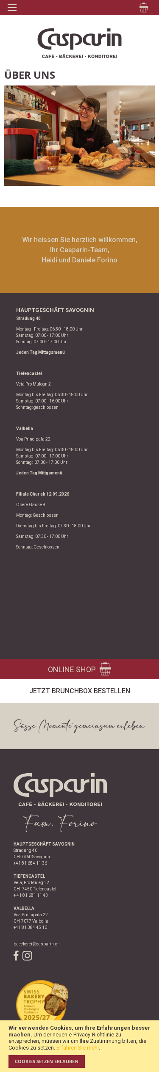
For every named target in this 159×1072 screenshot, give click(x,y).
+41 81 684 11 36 (30, 863)
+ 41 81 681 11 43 (31, 895)
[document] (79, 1046)
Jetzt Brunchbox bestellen (79, 691)
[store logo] (79, 43)
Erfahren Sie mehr (77, 1047)
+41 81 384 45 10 (30, 927)
